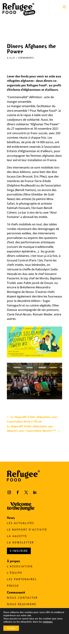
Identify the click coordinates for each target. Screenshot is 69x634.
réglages (48, 621)
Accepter (11, 628)
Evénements (26, 57)
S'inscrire (19, 551)
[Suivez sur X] (26, 492)
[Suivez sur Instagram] (9, 492)
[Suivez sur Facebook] (17, 492)
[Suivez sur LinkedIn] (34, 492)
